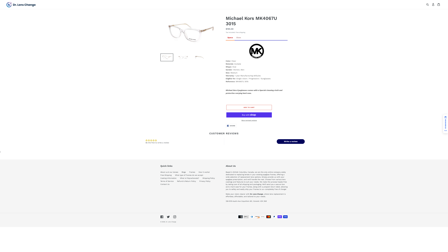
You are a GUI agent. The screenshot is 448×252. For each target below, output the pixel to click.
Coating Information (168, 178)
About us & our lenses (169, 172)
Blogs (184, 172)
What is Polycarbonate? (189, 178)
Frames (192, 172)
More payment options (249, 120)
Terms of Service (167, 181)
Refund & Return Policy (186, 181)
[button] (445, 123)
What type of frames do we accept (189, 175)
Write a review (291, 141)
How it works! (204, 172)
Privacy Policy (204, 181)
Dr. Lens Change (171, 222)
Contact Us (164, 184)
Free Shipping (166, 175)
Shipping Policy (209, 178)
